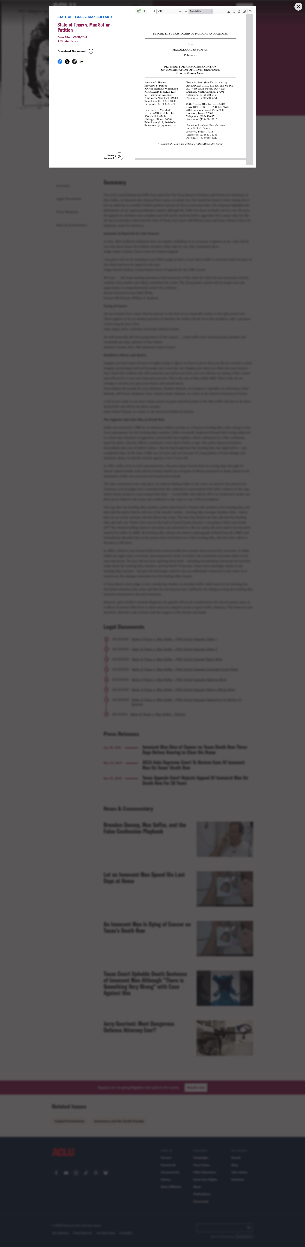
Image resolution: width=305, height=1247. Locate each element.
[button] (74, 62)
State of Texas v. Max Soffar (83, 17)
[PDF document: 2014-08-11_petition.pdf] (194, 86)
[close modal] (298, 7)
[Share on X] (67, 63)
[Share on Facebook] (60, 63)
